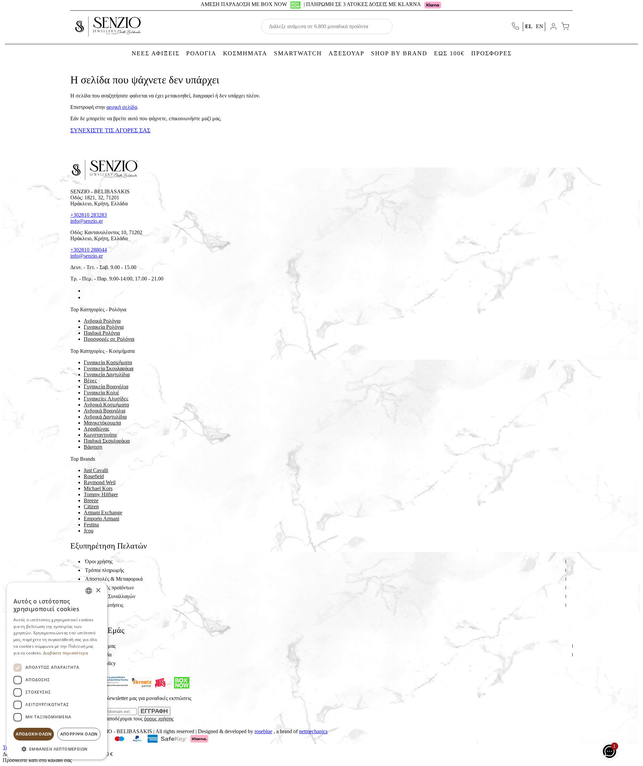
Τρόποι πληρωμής (104, 570)
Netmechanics (313, 731)
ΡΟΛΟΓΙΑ (201, 53)
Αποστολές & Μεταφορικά (114, 579)
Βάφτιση (93, 447)
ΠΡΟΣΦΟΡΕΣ (491, 53)
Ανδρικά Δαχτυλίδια (105, 417)
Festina (91, 524)
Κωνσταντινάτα (100, 435)
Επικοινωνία (98, 654)
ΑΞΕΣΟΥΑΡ (346, 53)
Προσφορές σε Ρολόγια (109, 339)
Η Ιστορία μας (100, 646)
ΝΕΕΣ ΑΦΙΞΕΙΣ (156, 53)
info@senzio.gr (86, 221)
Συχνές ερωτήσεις (104, 605)
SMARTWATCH (298, 53)
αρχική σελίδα (121, 107)
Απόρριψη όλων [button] (79, 734)
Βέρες (90, 380)
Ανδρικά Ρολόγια (102, 321)
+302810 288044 (88, 250)
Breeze (91, 500)
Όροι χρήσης (99, 561)
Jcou (88, 530)
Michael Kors (98, 488)
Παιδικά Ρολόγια (102, 333)
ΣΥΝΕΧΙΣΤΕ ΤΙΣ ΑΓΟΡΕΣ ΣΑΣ (110, 130)
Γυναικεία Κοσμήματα (108, 362)
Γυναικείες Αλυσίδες (106, 398)
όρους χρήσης (158, 718)
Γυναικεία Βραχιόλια (106, 386)
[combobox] (88, 590)
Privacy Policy (100, 663)
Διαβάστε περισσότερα (65, 653)
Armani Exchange (103, 512)
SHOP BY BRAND (399, 53)
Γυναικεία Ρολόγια (104, 327)
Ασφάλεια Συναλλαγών (110, 596)
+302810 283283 (88, 215)
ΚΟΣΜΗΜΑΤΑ (245, 53)
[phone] (516, 26)
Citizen (91, 506)
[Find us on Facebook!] (86, 291)
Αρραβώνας (96, 429)
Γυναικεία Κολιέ (101, 392)
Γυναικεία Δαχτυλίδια (107, 374)
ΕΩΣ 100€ (449, 53)
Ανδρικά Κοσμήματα (106, 404)
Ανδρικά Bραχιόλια (104, 410)
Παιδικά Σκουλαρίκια (107, 441)
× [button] (97, 590)
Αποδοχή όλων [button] (34, 734)
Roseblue (263, 731)
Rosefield (94, 476)
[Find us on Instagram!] (86, 297)
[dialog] (57, 670)
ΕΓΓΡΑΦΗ (154, 711)
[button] (56, 749)
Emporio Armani (101, 518)
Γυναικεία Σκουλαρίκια (108, 368)
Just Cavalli (96, 470)
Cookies (93, 614)
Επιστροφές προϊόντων (109, 587)
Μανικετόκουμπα (102, 423)
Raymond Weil (100, 482)
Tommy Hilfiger (101, 494)
